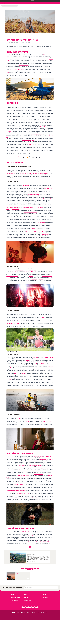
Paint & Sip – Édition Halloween (24, 475)
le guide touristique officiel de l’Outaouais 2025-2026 (38, 541)
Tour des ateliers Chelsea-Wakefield (30, 212)
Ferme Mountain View (21, 321)
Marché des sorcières (13, 480)
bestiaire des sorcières (40, 483)
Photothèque (26, 597)
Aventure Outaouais (22, 469)
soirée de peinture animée (37, 226)
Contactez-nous (45, 597)
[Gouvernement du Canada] (42, 612)
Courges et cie (9, 131)
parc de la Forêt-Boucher (23, 65)
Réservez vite (47, 419)
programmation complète (27, 68)
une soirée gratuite (32, 270)
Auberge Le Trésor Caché (27, 531)
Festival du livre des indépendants (33, 168)
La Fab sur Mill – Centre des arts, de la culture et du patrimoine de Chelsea (34, 173)
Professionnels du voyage (43, 0)
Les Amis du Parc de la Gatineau (25, 318)
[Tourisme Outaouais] (15, 612)
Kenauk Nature (35, 357)
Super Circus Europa (48, 188)
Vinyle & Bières (14, 271)
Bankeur (31, 276)
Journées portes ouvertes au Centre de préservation (42, 198)
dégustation (20, 418)
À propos (44, 594)
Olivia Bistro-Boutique (17, 149)
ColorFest (9, 218)
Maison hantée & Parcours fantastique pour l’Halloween (30, 497)
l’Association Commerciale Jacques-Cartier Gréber (33, 207)
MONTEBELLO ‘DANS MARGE (12, 276)
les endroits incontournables (19, 69)
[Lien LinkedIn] (37, 607)
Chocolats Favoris (43, 126)
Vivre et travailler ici (27, 600)
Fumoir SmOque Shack (30, 535)
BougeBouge (8, 379)
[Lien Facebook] (23, 607)
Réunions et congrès (36, 0)
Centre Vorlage (41, 363)
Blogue (25, 594)
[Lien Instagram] (25, 607)
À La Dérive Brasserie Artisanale (18, 183)
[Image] (30, 89)
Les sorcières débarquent (44, 459)
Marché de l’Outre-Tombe (38, 456)
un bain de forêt (43, 317)
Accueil (3, 5)
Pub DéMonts (26, 493)
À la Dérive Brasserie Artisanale (36, 134)
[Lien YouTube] (34, 607)
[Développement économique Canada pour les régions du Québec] (25, 612)
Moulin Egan (35, 106)
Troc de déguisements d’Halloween (35, 465)
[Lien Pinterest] (31, 607)
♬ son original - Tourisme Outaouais (28, 158)
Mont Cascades (16, 218)
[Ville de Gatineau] (38, 612)
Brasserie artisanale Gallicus (29, 271)
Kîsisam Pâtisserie (41, 222)
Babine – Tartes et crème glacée (28, 140)
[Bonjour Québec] (47, 612)
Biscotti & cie (31, 144)
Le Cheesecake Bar (15, 120)
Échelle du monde (15, 209)
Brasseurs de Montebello (47, 276)
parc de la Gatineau (34, 321)
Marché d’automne (45, 234)
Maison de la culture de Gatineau (45, 220)
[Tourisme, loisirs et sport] (33, 612)
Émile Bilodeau (34, 279)
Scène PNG (23, 373)
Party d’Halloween (18, 493)
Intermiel (31, 132)
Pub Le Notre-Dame (48, 456)
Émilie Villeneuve (26, 185)
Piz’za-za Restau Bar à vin (43, 416)
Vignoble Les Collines (14, 111)
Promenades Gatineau (48, 189)
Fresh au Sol (16, 373)
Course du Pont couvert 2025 (25, 378)
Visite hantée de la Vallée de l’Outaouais (44, 468)
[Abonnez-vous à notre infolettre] (56, 587)
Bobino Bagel (15, 117)
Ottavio (7, 209)
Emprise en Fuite (29, 360)
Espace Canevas (22, 465)
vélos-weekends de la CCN (18, 383)
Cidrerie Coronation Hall (38, 474)
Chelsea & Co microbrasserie (47, 421)
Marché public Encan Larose (29, 480)
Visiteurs (33, 0)
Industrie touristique (54, 0)
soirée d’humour (29, 231)
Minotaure (41, 279)
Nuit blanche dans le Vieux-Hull (34, 194)
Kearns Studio (35, 228)
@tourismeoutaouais (21, 156)
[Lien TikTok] (28, 607)
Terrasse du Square (19, 270)
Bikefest (35, 363)
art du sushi (28, 421)
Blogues (6, 5)
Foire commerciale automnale (12, 207)
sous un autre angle (17, 73)
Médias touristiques (49, 0)
